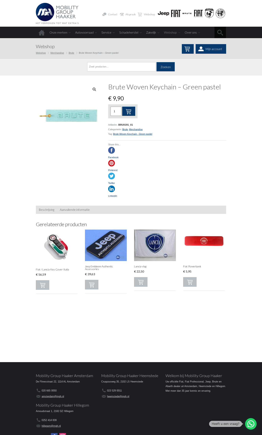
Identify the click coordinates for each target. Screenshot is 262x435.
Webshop (149, 14)
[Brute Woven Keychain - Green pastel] (68, 115)
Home (41, 32)
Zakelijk (151, 32)
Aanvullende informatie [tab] (75, 209)
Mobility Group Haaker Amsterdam (64, 375)
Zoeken (166, 67)
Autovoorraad (84, 32)
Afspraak (130, 14)
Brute (71, 53)
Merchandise (57, 53)
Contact (112, 14)
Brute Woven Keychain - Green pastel (132, 134)
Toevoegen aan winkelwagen (128, 111)
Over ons (191, 32)
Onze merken (58, 32)
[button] (251, 424)
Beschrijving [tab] (46, 209)
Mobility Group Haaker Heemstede (129, 375)
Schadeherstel (128, 32)
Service (106, 32)
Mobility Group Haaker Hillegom (62, 405)
